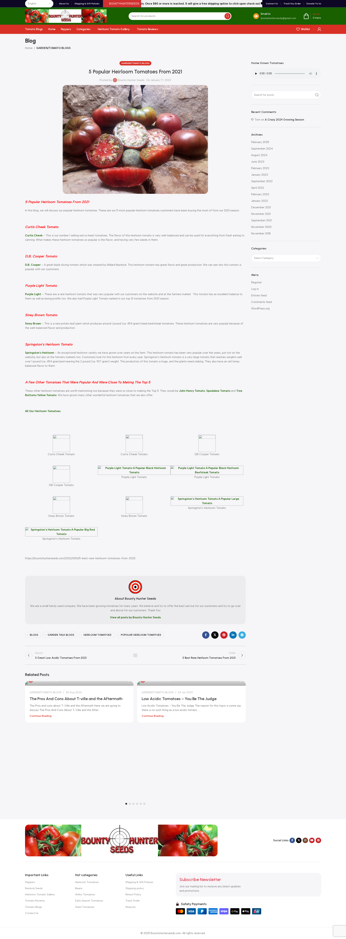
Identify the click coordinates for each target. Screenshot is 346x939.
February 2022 (260, 194)
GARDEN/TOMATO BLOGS (53, 48)
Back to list (135, 655)
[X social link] (214, 635)
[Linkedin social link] (233, 635)
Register (256, 282)
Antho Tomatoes (85, 894)
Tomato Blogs (33, 907)
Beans (78, 888)
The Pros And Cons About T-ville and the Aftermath (76, 698)
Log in (255, 289)
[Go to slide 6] (144, 804)
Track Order (133, 900)
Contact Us (32, 913)
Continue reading (41, 715)
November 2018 (261, 233)
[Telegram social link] (242, 635)
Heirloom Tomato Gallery (40, 894)
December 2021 (261, 207)
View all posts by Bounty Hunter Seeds (135, 617)
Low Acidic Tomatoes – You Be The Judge (179, 698)
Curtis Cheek (34, 235)
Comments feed (261, 302)
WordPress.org (260, 308)
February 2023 (260, 168)
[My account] (319, 29)
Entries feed (259, 295)
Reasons (131, 907)
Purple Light (33, 294)
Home (29, 48)
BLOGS (34, 634)
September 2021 (261, 220)
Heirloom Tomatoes (87, 882)
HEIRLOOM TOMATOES (97, 634)
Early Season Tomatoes (89, 900)
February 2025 (260, 142)
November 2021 (261, 214)
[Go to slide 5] (141, 804)
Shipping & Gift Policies (139, 882)
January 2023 (259, 174)
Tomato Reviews (35, 900)
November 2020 (261, 227)
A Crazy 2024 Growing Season (284, 119)
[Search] (227, 16)
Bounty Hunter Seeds (131, 80)
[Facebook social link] (205, 635)
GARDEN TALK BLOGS (61, 634)
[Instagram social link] (305, 840)
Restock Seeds (34, 888)
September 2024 (262, 148)
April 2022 (257, 187)
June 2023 (257, 161)
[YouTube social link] (312, 840)
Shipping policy (135, 888)
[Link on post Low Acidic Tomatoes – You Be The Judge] (191, 683)
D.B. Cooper (33, 264)
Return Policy (133, 894)
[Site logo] (66, 15)
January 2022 (259, 200)
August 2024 (259, 155)
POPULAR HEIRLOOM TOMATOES (141, 634)
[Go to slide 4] (137, 804)
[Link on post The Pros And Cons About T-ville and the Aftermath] (79, 683)
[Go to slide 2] (130, 804)
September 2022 (262, 181)
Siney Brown (33, 323)
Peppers (30, 882)
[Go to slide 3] (133, 804)
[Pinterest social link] (224, 635)
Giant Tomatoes (84, 907)
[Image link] (121, 840)
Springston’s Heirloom (39, 352)
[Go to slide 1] (126, 804)
